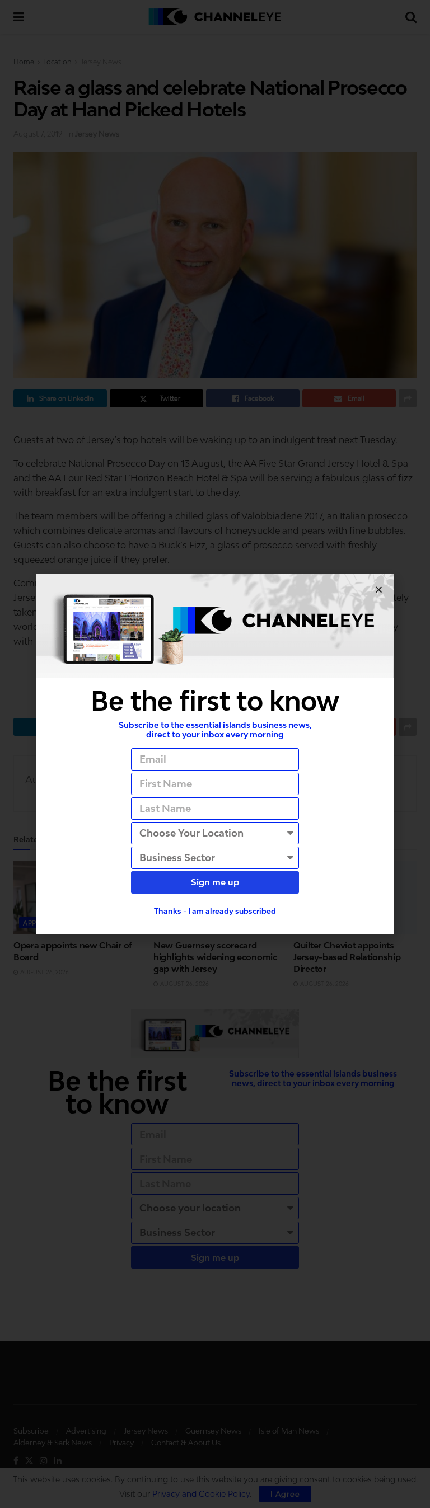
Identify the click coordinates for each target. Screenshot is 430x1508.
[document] (215, 754)
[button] (379, 589)
